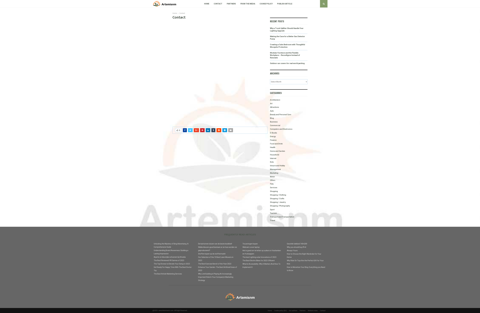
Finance (273, 140)
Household (274, 155)
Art (271, 104)
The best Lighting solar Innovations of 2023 (259, 257)
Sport (272, 210)
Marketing (274, 173)
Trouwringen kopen (250, 244)
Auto (272, 111)
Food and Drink (276, 144)
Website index (313, 310)
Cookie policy (266, 4)
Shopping (274, 191)
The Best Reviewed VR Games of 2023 (169, 260)
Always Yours (292, 251)
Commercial (275, 125)
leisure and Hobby (277, 166)
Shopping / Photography (280, 206)
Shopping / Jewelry (278, 202)
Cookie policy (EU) (280, 310)
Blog (272, 118)
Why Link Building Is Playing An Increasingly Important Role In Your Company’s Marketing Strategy (215, 277)
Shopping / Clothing (278, 195)
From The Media (247, 4)
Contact (218, 4)
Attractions (274, 107)
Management (275, 169)
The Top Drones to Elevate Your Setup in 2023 (172, 264)
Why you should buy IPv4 (296, 247)
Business (274, 122)
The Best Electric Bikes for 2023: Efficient (258, 261)
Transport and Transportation (282, 217)
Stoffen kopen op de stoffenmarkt (212, 254)
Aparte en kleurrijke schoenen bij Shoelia (170, 257)
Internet (273, 158)
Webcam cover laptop (251, 247)
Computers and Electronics (281, 129)
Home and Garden (277, 151)
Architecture (275, 100)
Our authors (293, 310)
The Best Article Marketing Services (168, 274)
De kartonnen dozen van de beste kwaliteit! (215, 244)
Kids (272, 162)
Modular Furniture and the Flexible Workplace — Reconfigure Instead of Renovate (285, 55)
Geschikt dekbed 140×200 (297, 244)
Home (206, 4)
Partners (231, 4)
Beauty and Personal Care (280, 115)
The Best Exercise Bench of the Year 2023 (214, 264)
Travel (272, 220)
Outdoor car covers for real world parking (287, 63)
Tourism (273, 213)
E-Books (273, 133)
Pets (272, 184)
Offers (272, 180)
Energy (273, 136)
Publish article (284, 4)
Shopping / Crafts (277, 199)
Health (272, 147)
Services (273, 188)
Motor (272, 177)
